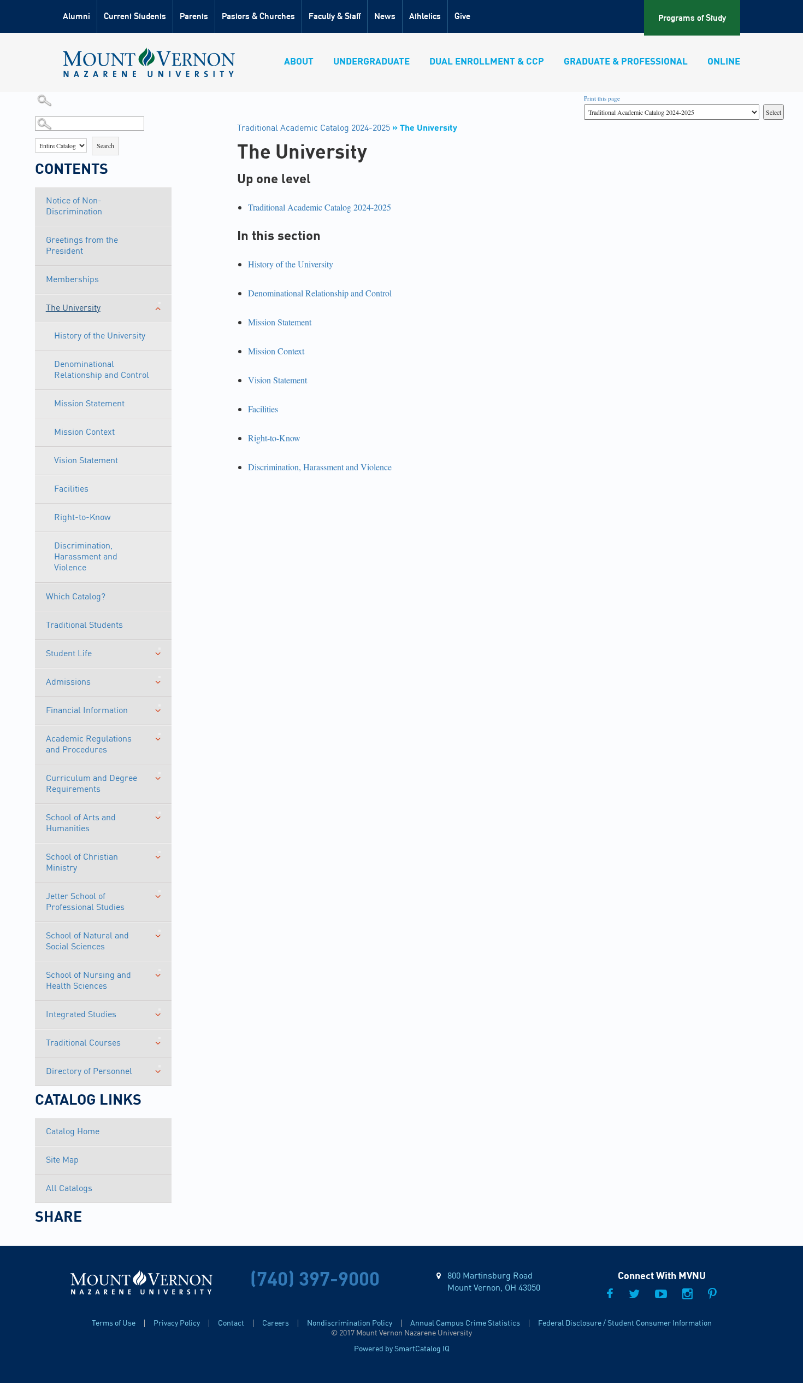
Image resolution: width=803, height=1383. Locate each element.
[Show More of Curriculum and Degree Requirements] (159, 773)
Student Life (69, 654)
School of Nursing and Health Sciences (88, 981)
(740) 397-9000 (315, 1280)
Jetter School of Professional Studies (85, 902)
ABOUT (299, 62)
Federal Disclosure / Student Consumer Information (625, 1323)
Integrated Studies (81, 1015)
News (384, 16)
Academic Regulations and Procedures (89, 745)
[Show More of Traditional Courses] (159, 1038)
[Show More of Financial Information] (159, 705)
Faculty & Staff (335, 16)
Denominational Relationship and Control (101, 370)
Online (723, 62)
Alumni (76, 16)
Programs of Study (692, 18)
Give (462, 16)
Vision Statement (86, 461)
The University (73, 308)
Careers (275, 1323)
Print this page (602, 98)
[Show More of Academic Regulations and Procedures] (159, 734)
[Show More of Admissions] (159, 677)
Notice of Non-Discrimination (74, 207)
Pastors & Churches (258, 16)
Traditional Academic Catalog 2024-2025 (313, 128)
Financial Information (87, 711)
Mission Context (84, 432)
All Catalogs (69, 1188)
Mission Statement (89, 404)
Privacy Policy (176, 1323)
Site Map (62, 1160)
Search (105, 145)
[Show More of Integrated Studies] (159, 1009)
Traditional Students (84, 625)
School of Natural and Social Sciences (87, 942)
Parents (194, 16)
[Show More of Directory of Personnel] (159, 1066)
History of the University (99, 336)
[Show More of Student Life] (159, 648)
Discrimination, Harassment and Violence (85, 557)
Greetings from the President (82, 246)
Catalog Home (72, 1132)
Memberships (72, 280)
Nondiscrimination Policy (349, 1323)
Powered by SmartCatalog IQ (402, 1349)
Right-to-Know (82, 517)
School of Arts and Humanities (81, 823)
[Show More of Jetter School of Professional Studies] (159, 891)
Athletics (425, 16)
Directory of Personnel (89, 1071)
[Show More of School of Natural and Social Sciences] (159, 931)
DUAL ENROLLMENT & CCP (486, 62)
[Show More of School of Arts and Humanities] (159, 813)
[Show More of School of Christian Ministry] (159, 852)
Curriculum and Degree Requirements (91, 784)
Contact (231, 1323)
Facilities (71, 489)
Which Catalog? (75, 597)
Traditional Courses (83, 1043)
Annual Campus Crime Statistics (465, 1323)
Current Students (135, 16)
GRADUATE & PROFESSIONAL (626, 62)
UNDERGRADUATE (371, 62)
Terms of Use (113, 1323)
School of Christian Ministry (82, 863)
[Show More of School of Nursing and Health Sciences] (159, 970)
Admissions (68, 682)
